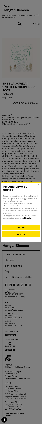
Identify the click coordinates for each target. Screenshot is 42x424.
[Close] (39, 185)
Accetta (21, 234)
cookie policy (26, 218)
